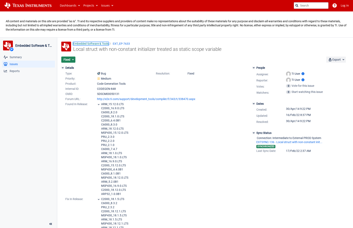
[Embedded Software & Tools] (8, 45)
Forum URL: (72, 99)
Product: (70, 83)
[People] (253, 67)
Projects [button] (88, 5)
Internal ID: (72, 88)
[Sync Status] (253, 132)
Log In (345, 5)
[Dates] (253, 103)
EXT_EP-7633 (121, 43)
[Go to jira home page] (28, 5)
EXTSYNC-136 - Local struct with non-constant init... (289, 142)
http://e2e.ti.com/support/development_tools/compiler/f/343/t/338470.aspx (146, 99)
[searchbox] (311, 5)
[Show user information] (303, 73)
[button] (68, 60)
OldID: (69, 94)
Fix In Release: (74, 199)
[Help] (334, 5)
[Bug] (98, 73)
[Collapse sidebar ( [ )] (50, 224)
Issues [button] (105, 5)
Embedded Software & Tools (34, 45)
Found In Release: (76, 104)
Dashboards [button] (68, 5)
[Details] (62, 67)
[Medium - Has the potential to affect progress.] (98, 78)
